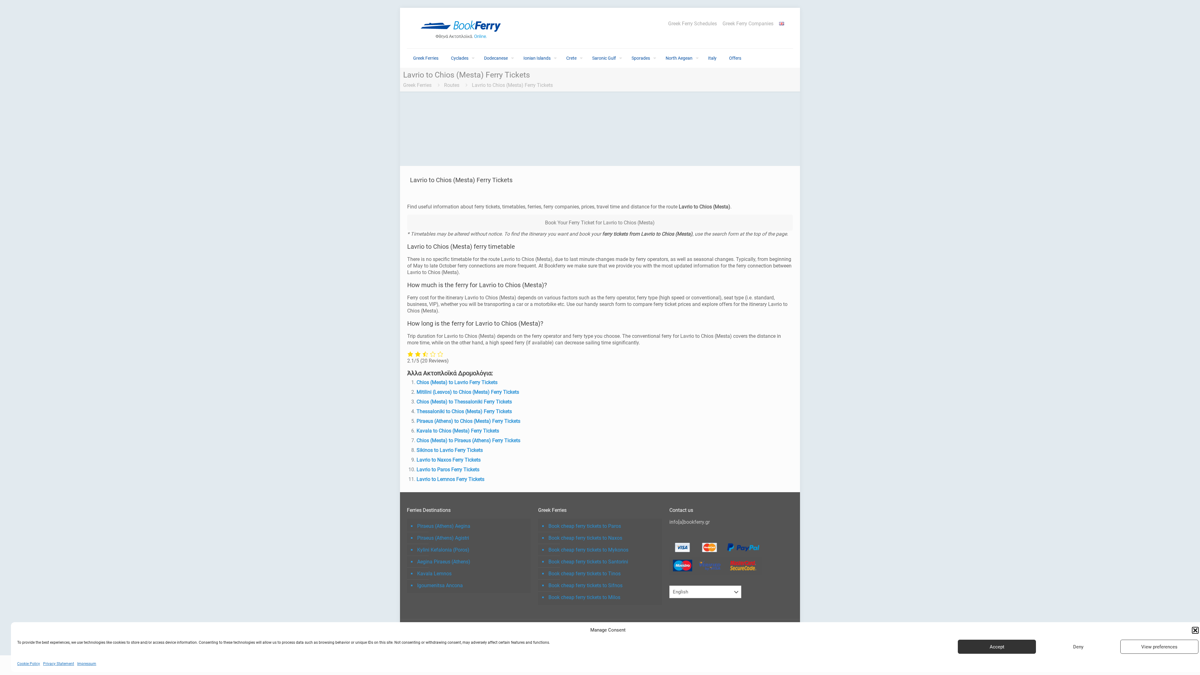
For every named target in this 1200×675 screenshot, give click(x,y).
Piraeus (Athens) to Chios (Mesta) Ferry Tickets (468, 421)
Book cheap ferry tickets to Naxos (585, 538)
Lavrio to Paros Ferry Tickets (448, 469)
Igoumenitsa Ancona (440, 585)
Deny (1078, 647)
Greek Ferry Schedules (692, 23)
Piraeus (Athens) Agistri (443, 538)
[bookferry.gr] (463, 28)
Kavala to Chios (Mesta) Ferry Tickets (458, 431)
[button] (1195, 630)
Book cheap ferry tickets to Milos (584, 597)
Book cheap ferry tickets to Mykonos (588, 550)
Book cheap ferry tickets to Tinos (584, 574)
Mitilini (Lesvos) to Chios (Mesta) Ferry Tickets (468, 392)
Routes (451, 85)
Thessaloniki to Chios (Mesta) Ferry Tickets (464, 411)
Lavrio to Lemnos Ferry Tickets (450, 479)
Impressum (86, 664)
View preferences (1159, 647)
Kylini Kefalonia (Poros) (443, 550)
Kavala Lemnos (434, 574)
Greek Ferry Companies (747, 23)
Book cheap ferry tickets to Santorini (588, 562)
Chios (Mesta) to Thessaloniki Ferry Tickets (464, 402)
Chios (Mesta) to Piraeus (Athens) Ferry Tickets (468, 440)
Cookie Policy (28, 664)
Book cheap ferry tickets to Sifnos (585, 585)
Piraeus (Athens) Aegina (443, 526)
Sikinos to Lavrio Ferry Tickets (450, 450)
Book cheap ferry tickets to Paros (584, 526)
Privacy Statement (58, 664)
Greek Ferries (417, 85)
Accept (997, 647)
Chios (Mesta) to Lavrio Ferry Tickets (457, 382)
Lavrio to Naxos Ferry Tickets (449, 460)
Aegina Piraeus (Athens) (443, 562)
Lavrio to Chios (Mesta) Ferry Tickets (512, 85)
